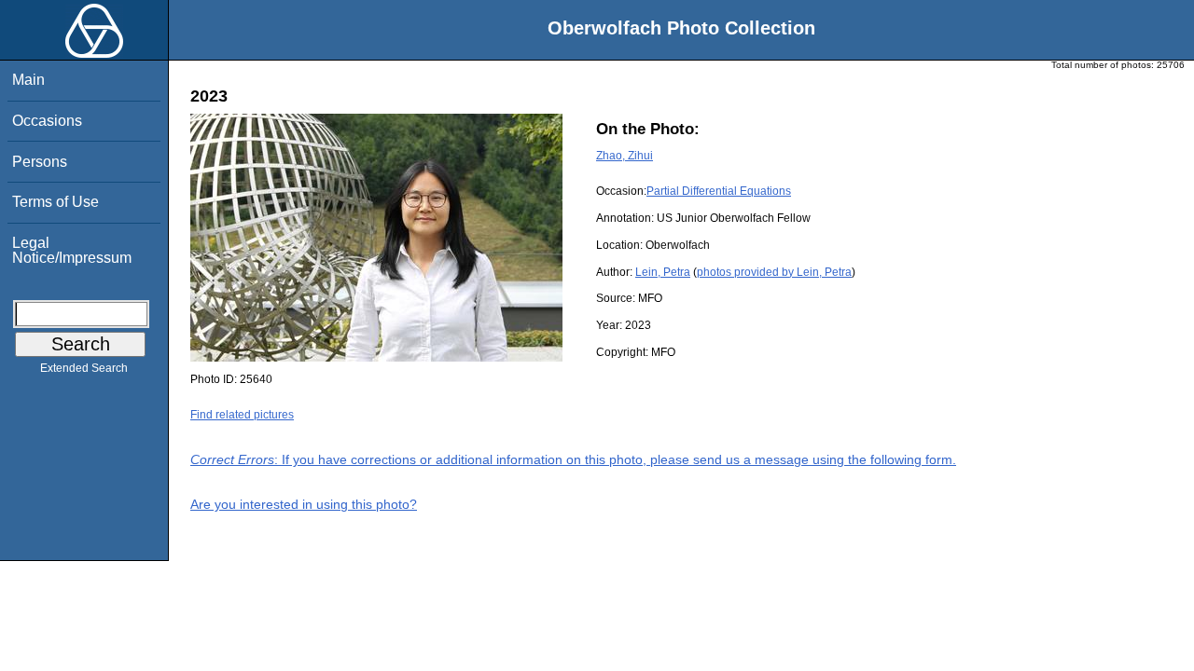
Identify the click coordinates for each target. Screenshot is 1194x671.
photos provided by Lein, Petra (774, 272)
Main (28, 80)
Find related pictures (242, 414)
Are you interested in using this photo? (303, 504)
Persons (39, 162)
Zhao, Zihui (624, 155)
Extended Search (84, 368)
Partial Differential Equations (718, 191)
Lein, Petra (662, 272)
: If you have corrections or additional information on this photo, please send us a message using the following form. (573, 459)
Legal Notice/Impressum (72, 250)
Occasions (47, 121)
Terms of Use (55, 202)
